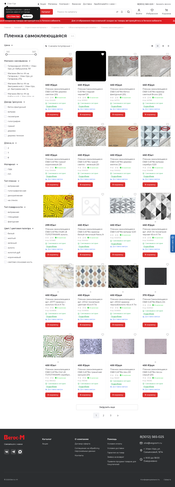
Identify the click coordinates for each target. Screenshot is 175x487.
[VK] (6, 451)
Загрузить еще (107, 407)
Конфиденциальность (150, 480)
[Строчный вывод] (163, 46)
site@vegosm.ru (153, 443)
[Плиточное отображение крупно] (152, 46)
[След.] (118, 415)
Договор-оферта (82, 444)
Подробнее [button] (51, 106)
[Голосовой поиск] (122, 12)
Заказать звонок (163, 4)
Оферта (167, 480)
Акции (45, 444)
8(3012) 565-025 (145, 4)
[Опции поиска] (117, 12)
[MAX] (20, 451)
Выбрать (27, 16)
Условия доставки (115, 448)
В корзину (52, 114)
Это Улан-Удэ (13, 16)
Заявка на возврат (115, 457)
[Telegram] (13, 451)
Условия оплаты (114, 444)
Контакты (79, 455)
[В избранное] (70, 54)
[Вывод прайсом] (168, 46)
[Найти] (128, 12)
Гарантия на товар (115, 452)
